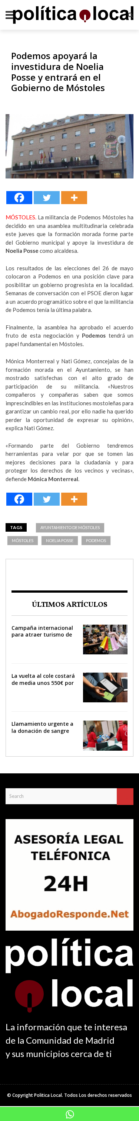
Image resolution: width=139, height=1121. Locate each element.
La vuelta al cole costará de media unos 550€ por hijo (43, 682)
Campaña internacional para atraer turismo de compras (42, 634)
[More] (74, 197)
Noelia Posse (59, 540)
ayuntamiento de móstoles (70, 527)
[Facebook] (19, 197)
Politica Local (48, 1095)
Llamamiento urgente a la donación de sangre (42, 727)
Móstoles (22, 540)
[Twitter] (47, 197)
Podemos (96, 540)
